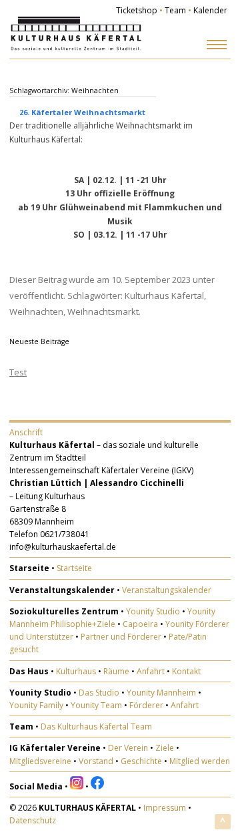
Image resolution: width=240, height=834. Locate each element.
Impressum (164, 807)
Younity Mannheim (161, 692)
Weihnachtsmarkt (103, 311)
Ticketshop (136, 10)
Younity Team (96, 705)
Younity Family (36, 705)
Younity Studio (153, 611)
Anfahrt (151, 671)
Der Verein (128, 747)
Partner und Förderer (121, 636)
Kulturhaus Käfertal (164, 296)
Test (18, 372)
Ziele (164, 747)
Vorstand (96, 761)
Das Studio (99, 692)
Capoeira (140, 624)
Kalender (210, 10)
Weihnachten (36, 311)
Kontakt (186, 671)
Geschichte (141, 761)
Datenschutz (32, 820)
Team (175, 10)
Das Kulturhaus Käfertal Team (96, 726)
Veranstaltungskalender (166, 590)
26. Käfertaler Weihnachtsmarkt (82, 112)
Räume (116, 671)
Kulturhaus (76, 671)
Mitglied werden (199, 761)
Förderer (146, 705)
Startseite (74, 568)
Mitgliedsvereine (40, 761)
